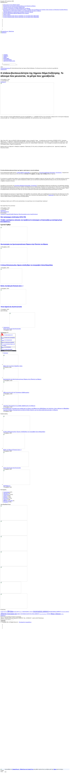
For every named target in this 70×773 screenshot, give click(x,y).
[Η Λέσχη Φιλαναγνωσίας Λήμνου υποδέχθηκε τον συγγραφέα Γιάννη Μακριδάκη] (14, 262)
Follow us (3, 615)
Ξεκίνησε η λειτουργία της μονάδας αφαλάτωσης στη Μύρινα (16, 8)
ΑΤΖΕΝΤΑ (31, 611)
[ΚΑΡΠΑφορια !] (16, 484)
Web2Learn (51, 195)
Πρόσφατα (5, 352)
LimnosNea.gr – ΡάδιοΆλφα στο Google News (23, 769)
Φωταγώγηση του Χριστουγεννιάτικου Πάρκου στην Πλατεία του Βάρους (19, 5)
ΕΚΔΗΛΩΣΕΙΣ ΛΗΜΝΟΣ (41, 611)
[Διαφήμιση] (3, 32)
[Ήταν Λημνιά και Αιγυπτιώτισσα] (13, 303)
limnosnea (5, 611)
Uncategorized (6, 492)
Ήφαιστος (20, 611)
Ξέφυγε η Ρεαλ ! (6, 14)
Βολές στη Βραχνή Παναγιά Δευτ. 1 (12, 286)
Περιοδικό (5, 502)
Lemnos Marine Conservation (23, 172)
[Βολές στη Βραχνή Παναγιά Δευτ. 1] (11, 283)
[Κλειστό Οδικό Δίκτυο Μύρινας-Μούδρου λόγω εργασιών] (11, 592)
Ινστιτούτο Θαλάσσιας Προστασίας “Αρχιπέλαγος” (51, 172)
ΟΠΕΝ (18, 613)
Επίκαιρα (5, 497)
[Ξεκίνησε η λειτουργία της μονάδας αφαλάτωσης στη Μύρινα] (10, 404)
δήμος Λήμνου (56, 614)
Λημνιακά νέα (12, 614)
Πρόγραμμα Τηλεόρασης (8, 350)
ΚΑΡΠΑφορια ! (6, 486)
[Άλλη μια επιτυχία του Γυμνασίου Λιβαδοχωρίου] (10, 391)
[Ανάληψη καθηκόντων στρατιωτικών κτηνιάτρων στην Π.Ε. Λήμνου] (14, 581)
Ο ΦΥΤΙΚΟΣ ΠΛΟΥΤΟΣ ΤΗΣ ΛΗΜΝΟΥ (29, 613)
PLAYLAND (16, 611)
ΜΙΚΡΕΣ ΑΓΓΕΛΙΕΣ (8, 500)
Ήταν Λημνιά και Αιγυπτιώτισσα (11, 306)
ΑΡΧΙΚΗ (5, 54)
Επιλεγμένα (5, 498)
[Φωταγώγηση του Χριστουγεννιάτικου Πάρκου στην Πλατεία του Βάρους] (14, 241)
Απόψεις (5, 495)
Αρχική (2, 68)
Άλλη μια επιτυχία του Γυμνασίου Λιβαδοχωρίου (14, 7)
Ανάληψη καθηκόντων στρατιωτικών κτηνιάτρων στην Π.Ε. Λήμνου (18, 12)
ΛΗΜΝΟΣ (5, 56)
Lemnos (2, 611)
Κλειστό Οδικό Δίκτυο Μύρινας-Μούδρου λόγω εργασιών (16, 13)
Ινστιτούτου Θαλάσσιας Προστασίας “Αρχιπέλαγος (25, 185)
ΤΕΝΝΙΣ (48, 613)
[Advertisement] (35, 43)
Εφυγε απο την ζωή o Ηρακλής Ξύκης (11, 4)
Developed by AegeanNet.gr (25, 622)
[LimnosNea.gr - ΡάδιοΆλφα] (7, 31)
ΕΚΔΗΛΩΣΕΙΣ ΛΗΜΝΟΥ (55, 611)
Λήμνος (5, 499)
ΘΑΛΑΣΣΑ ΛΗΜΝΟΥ (65, 611)
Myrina (10, 611)
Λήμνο (54, 769)
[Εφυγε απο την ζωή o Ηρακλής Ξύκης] (10, 364)
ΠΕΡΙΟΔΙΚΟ (6, 58)
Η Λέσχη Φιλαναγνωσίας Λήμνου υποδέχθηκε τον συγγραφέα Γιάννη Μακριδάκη (21, 15)
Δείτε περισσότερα (5, 211)
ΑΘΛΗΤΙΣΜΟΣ (25, 611)
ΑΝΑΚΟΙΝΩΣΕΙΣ (7, 59)
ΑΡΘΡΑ (5, 57)
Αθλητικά (5, 493)
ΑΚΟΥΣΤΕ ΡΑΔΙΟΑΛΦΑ (9, 60)
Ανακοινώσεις (7, 68)
